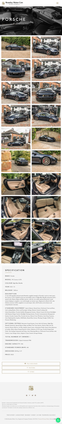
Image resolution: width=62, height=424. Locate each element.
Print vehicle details (31, 364)
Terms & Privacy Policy (43, 419)
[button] (58, 420)
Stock (8, 24)
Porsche (14, 24)
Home (3, 24)
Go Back (31, 372)
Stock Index (31, 368)
